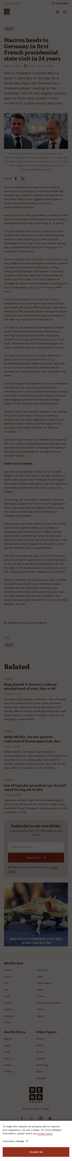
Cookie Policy (44, 1133)
